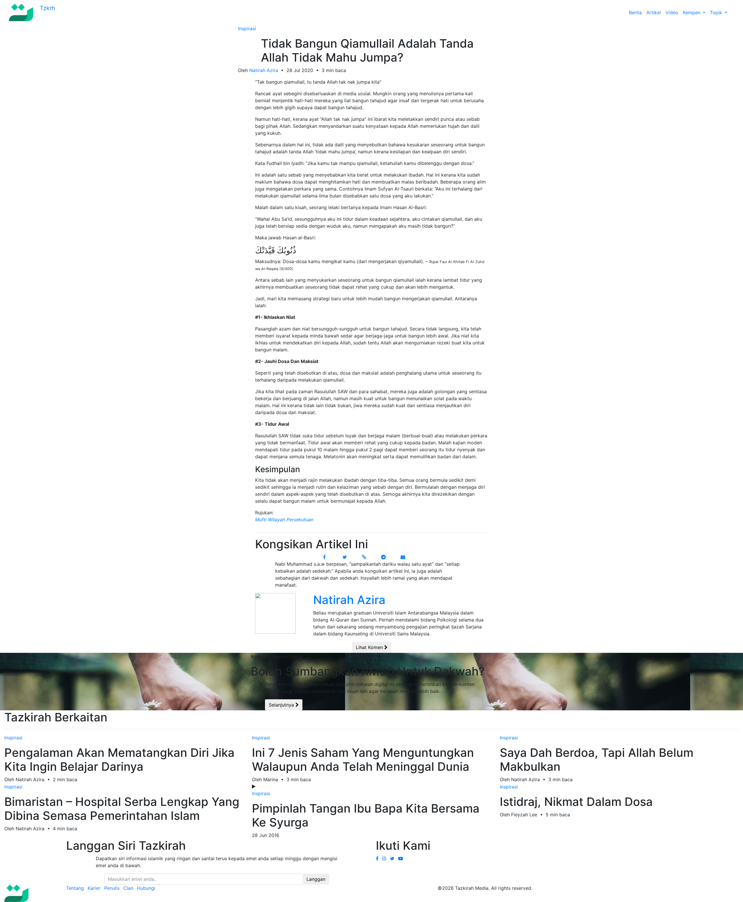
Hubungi (146, 888)
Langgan (315, 879)
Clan (128, 888)
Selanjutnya (282, 705)
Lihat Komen (370, 647)
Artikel (653, 12)
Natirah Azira (263, 70)
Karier (94, 888)
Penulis (112, 888)
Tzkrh (46, 8)
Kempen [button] (692, 12)
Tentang (75, 888)
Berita (635, 12)
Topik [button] (717, 12)
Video (672, 12)
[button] (731, 12)
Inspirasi (247, 28)
